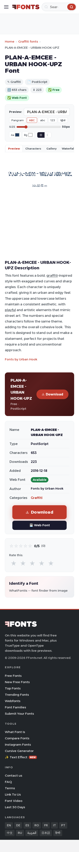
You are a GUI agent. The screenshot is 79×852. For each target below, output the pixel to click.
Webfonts (12, 701)
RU (20, 833)
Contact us (13, 775)
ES (27, 825)
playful (10, 310)
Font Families (15, 707)
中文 (10, 833)
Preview (14, 148)
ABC (32, 120)
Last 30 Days (15, 807)
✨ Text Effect (20, 757)
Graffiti (37, 498)
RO (36, 825)
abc (42, 120)
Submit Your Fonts (19, 714)
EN (9, 825)
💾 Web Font (39, 525)
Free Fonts (13, 676)
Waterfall (68, 148)
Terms (10, 788)
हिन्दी (57, 833)
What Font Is (15, 732)
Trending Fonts (17, 695)
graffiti (52, 275)
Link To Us (13, 794)
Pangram (17, 120)
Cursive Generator (19, 751)
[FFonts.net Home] (26, 6)
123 (52, 120)
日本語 (46, 833)
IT (54, 825)
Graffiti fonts (28, 41)
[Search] (71, 7)
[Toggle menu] (6, 7)
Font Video (13, 801)
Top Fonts (13, 688)
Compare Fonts (17, 738)
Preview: (15, 112)
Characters (33, 148)
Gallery (51, 148)
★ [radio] (14, 563)
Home (9, 41)
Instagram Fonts (18, 744)
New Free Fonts (17, 682)
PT (63, 825)
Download (54, 394)
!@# (63, 120)
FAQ (8, 782)
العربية (31, 833)
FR (46, 825)
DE (18, 825)
